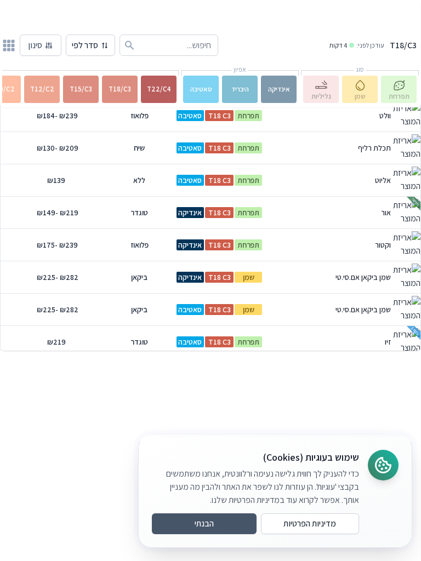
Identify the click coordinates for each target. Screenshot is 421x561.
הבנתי (204, 523)
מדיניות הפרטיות (309, 523)
